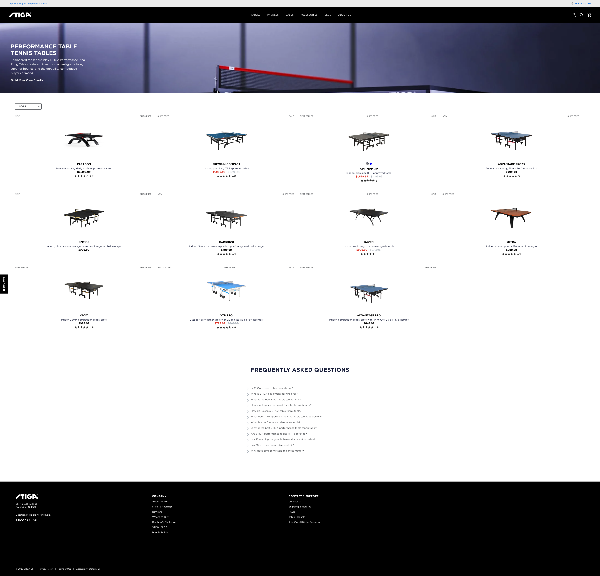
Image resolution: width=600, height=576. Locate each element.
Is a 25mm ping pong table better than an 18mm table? (283, 439)
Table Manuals (297, 517)
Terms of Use (64, 569)
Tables (255, 15)
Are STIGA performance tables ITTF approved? (279, 433)
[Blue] (371, 164)
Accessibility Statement (88, 569)
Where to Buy (583, 3)
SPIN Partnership (162, 506)
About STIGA (160, 501)
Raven (369, 242)
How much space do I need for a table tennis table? (281, 405)
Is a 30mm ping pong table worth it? (272, 445)
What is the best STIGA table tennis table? (276, 399)
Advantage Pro (369, 315)
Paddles (273, 15)
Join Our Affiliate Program (304, 522)
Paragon (84, 164)
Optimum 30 (369, 168)
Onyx (84, 315)
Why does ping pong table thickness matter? (277, 450)
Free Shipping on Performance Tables (28, 3)
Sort (22, 106)
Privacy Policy (46, 569)
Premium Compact (226, 164)
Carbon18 (226, 242)
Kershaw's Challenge (164, 522)
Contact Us (295, 501)
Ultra (511, 242)
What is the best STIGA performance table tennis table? (284, 428)
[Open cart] (589, 15)
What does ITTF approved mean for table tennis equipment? (286, 416)
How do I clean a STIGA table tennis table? (276, 411)
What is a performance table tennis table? (275, 422)
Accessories (309, 15)
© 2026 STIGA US (24, 569)
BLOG (328, 15)
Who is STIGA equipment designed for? (274, 393)
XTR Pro (226, 315)
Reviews (157, 511)
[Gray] (367, 164)
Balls (290, 15)
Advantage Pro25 (511, 164)
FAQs (292, 511)
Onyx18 (83, 242)
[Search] (581, 15)
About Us (344, 15)
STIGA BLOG (159, 527)
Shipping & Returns (300, 506)
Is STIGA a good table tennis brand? (272, 388)
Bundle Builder (160, 532)
